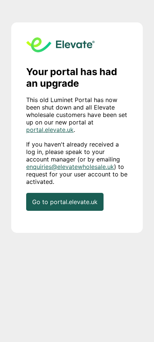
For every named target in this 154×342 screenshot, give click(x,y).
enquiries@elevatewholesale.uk (70, 166)
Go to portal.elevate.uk (65, 202)
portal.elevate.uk (50, 129)
